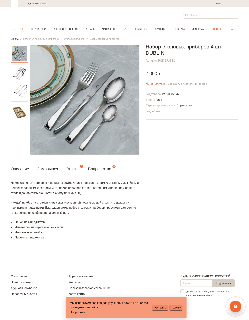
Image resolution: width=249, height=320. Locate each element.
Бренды (18, 29)
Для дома (198, 29)
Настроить (160, 307)
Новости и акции (22, 282)
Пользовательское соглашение (90, 288)
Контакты (75, 282)
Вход (218, 3)
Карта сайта (77, 293)
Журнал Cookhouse (24, 288)
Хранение (161, 29)
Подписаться (223, 283)
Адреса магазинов (37, 3)
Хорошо (176, 307)
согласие (196, 291)
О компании (19, 276)
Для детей (141, 29)
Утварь (90, 29)
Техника (180, 29)
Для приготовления (66, 29)
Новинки (216, 29)
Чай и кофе (109, 29)
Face (158, 99)
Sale (233, 29)
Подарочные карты (24, 293)
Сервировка (38, 29)
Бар (125, 29)
